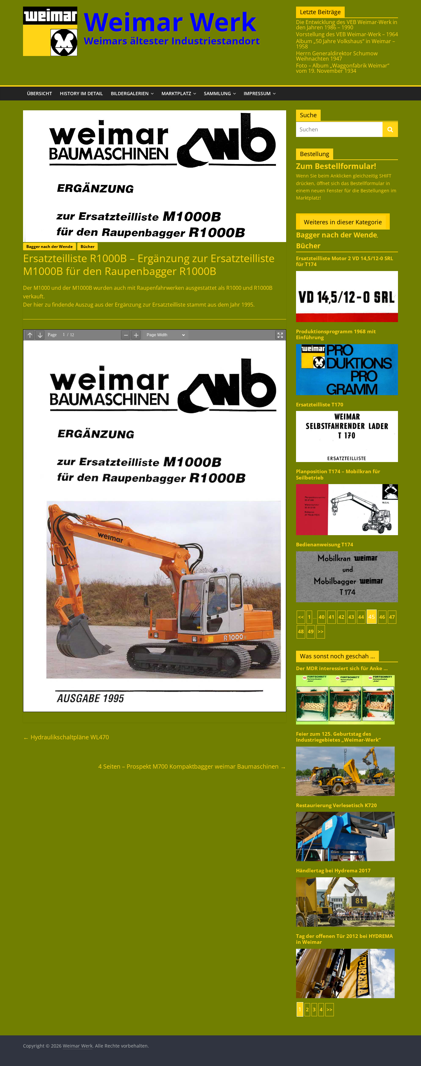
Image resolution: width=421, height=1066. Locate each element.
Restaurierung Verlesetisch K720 (336, 805)
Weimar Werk (170, 21)
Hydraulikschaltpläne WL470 (66, 737)
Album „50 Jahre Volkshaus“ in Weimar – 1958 (345, 44)
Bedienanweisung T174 (324, 544)
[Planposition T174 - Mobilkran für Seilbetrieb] (347, 483)
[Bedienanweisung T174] (347, 550)
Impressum (257, 93)
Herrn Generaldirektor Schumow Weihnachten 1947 (337, 56)
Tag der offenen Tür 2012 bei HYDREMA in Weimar (344, 939)
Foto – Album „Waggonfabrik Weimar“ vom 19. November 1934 (342, 68)
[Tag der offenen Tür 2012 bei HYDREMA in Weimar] (345, 948)
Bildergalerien (130, 93)
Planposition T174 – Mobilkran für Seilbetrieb (338, 474)
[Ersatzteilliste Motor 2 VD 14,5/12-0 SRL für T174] (347, 270)
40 (322, 617)
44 (361, 617)
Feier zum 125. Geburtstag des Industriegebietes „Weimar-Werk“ (338, 736)
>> (321, 631)
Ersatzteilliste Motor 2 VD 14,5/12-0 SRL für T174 (344, 261)
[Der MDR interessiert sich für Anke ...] (345, 674)
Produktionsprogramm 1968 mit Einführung (336, 334)
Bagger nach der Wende (49, 246)
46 (382, 617)
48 (301, 631)
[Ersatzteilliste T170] (347, 410)
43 (351, 617)
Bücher (87, 246)
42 (341, 617)
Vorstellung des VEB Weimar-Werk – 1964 (347, 34)
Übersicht (39, 93)
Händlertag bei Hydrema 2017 (333, 870)
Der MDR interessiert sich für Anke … (342, 668)
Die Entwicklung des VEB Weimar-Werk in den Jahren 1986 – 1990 (346, 24)
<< (301, 617)
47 (392, 617)
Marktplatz (176, 93)
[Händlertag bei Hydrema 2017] (345, 876)
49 (311, 631)
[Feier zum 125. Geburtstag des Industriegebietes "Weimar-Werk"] (345, 746)
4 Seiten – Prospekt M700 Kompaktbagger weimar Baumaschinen (192, 766)
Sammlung (217, 93)
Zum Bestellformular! (336, 166)
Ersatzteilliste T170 (319, 404)
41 (331, 617)
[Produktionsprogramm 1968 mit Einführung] (347, 343)
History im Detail (81, 93)
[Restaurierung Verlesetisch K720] (345, 811)
